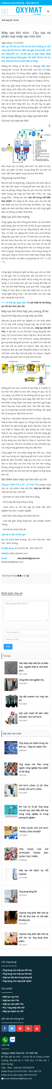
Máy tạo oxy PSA (10, 996)
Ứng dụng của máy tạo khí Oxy (17, 970)
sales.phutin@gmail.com (28, 558)
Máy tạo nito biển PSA (13, 1004)
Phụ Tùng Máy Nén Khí (13, 1007)
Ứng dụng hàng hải (28, 891)
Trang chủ (7, 20)
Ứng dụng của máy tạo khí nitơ (17, 973)
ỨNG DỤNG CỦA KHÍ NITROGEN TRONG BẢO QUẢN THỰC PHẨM (33, 853)
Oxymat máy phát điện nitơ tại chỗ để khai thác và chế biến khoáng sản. (33, 916)
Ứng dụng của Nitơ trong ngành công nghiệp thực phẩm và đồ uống (33, 768)
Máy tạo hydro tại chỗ (12, 1011)
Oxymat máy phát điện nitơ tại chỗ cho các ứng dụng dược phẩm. (33, 938)
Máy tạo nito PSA (10, 1000)
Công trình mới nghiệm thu (31, 679)
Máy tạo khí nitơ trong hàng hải (17, 977)
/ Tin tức (15, 20)
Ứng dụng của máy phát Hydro (17, 981)
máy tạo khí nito (42, 488)
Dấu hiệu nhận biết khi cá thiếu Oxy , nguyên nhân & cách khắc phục (33, 667)
